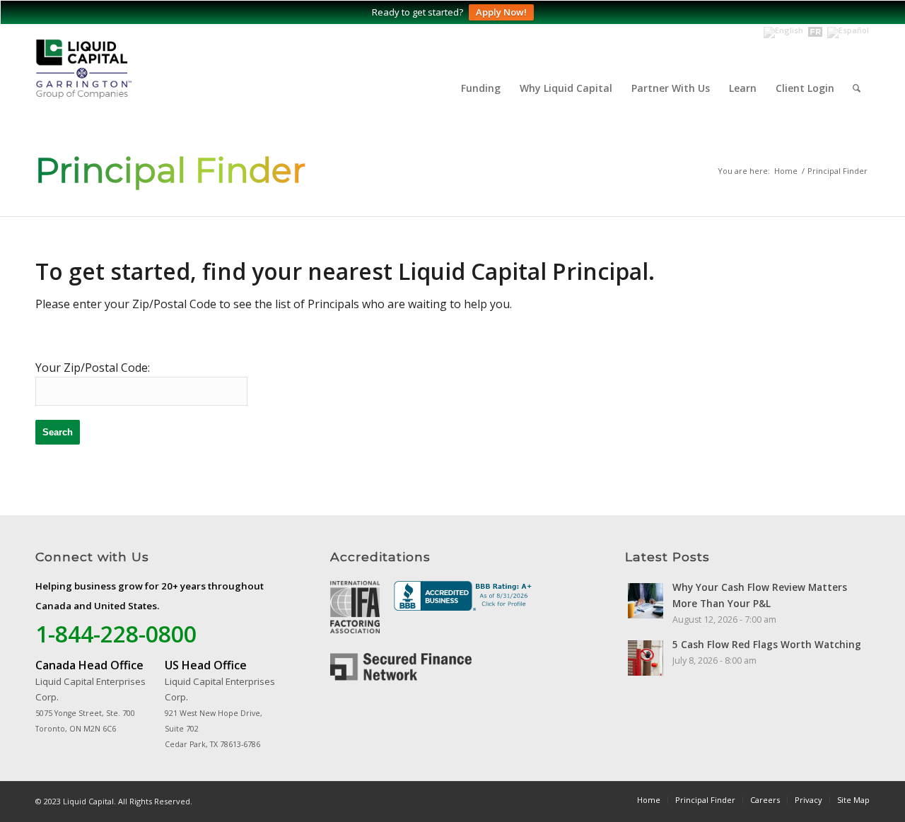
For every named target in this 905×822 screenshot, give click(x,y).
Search (57, 432)
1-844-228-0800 (116, 633)
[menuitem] (481, 88)
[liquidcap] (134, 74)
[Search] (856, 88)
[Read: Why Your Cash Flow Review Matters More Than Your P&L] (645, 600)
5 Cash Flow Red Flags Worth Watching (766, 644)
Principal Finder (170, 170)
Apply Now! (501, 12)
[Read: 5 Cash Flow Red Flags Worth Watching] (645, 658)
